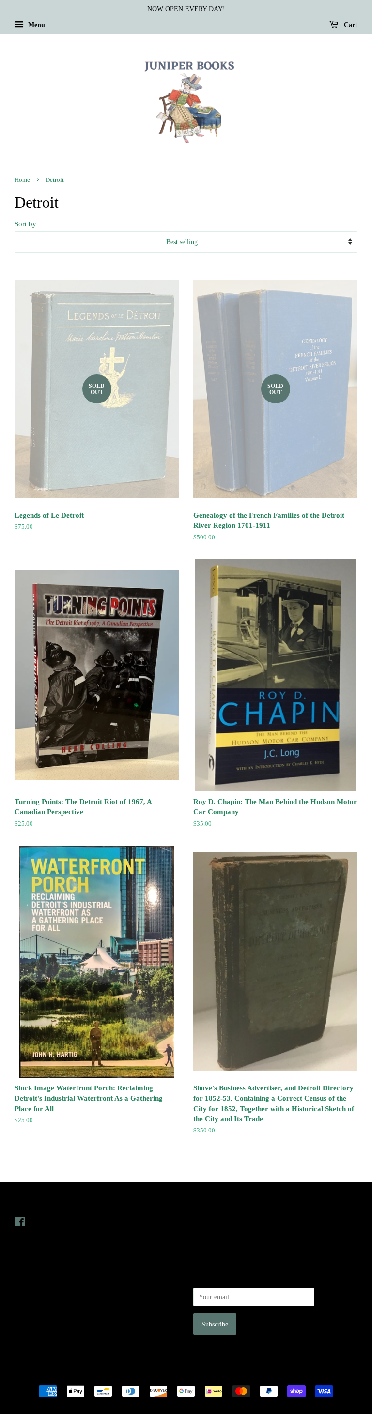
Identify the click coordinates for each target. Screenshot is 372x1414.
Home (22, 180)
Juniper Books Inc (183, 1374)
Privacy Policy (35, 1290)
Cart (349, 25)
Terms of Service (38, 1318)
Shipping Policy (37, 1331)
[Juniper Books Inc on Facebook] (20, 1223)
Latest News (213, 1202)
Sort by (25, 224)
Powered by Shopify (240, 1374)
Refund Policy (34, 1304)
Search (24, 1276)
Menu (35, 25)
